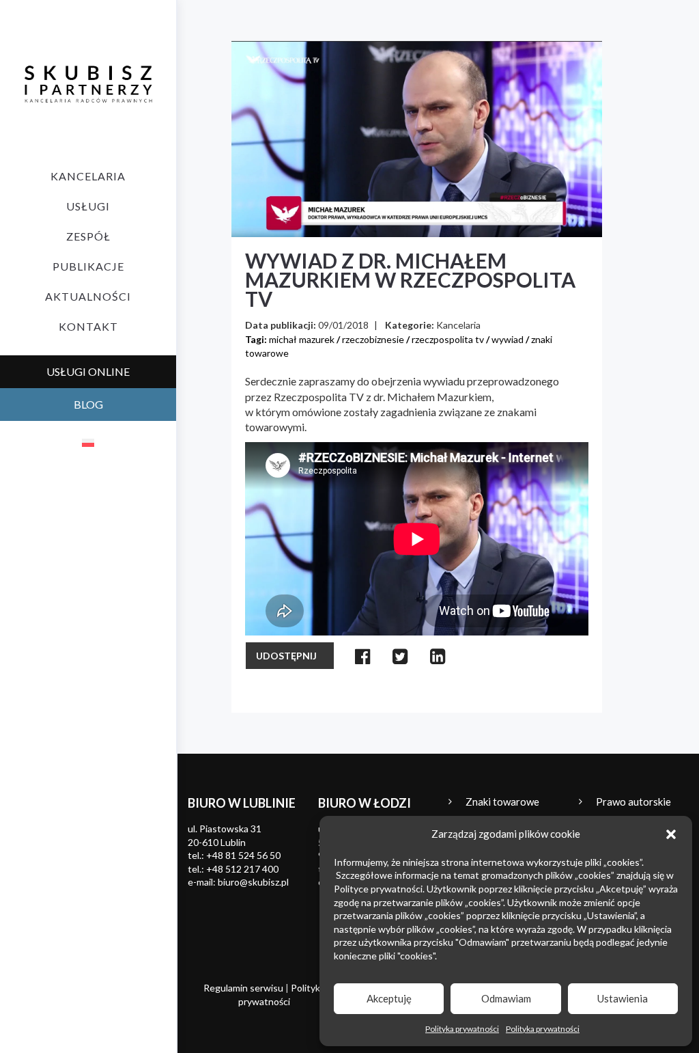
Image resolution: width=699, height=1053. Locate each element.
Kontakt (88, 326)
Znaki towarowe (502, 801)
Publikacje (88, 266)
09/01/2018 (343, 325)
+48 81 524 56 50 (243, 855)
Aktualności (88, 296)
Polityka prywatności (462, 1029)
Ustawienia (622, 998)
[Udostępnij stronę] (363, 656)
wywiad (507, 339)
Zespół (88, 236)
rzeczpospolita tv (448, 339)
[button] (671, 834)
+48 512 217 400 (242, 869)
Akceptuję (389, 998)
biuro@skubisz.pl (253, 882)
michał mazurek (301, 339)
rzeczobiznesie (373, 339)
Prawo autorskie (633, 801)
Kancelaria (88, 175)
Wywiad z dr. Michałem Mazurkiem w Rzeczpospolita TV (410, 279)
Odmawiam (506, 998)
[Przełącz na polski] (88, 442)
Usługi (88, 206)
